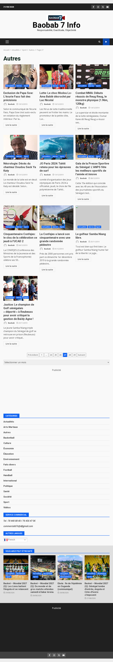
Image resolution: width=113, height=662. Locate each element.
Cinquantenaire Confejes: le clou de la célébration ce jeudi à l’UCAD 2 (20, 217)
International (10, 480)
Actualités (10, 86)
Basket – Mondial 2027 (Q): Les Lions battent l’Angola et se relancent (15, 567)
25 (56, 355)
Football (7, 470)
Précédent (33, 355)
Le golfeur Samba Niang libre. (93, 217)
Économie (8, 448)
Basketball (8, 437)
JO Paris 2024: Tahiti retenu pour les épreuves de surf (57, 147)
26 (60, 355)
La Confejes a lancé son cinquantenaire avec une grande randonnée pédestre (57, 217)
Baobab (11, 104)
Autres (19, 86)
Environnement (11, 459)
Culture (7, 443)
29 (74, 355)
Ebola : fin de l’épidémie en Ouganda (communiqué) (70, 567)
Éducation (8, 454)
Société (7, 496)
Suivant (81, 355)
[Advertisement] (56, 391)
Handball (7, 475)
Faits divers (9, 464)
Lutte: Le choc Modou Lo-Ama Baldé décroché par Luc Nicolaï (57, 76)
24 (51, 355)
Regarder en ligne (106, 42)
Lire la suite (11, 125)
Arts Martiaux (10, 427)
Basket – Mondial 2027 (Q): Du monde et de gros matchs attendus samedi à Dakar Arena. (42, 567)
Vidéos (7, 507)
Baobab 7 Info (56, 25)
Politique (8, 486)
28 (70, 355)
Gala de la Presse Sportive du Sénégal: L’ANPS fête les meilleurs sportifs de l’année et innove (93, 147)
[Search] (99, 41)
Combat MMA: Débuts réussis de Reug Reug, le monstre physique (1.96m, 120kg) (93, 76)
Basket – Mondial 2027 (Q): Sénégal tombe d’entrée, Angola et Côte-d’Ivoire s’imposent (97, 567)
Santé (6, 491)
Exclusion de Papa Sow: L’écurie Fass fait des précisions (20, 76)
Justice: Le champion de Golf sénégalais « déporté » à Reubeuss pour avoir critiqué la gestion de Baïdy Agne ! (20, 288)
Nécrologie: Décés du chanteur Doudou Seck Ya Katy (20, 147)
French (11, 540)
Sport (26, 86)
